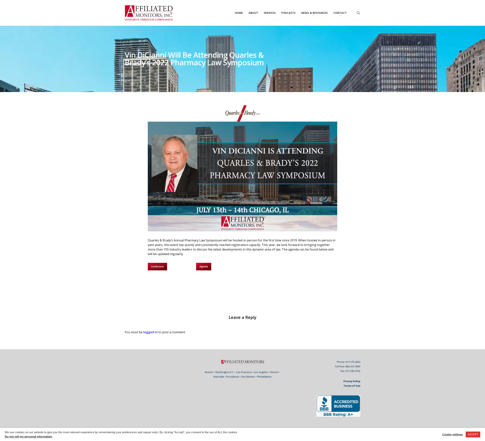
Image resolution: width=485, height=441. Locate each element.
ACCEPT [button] (473, 434)
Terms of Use (351, 385)
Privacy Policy (351, 381)
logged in (150, 332)
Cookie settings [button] (452, 434)
